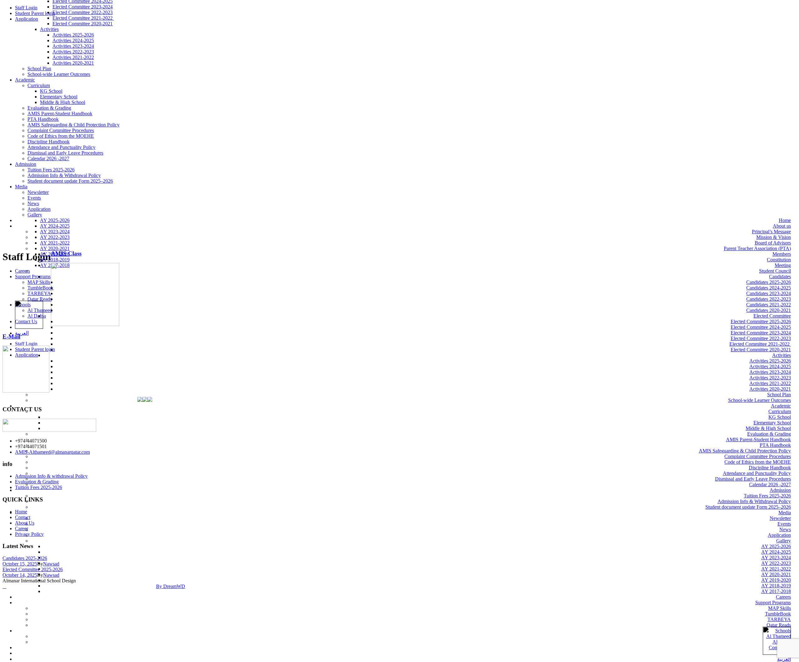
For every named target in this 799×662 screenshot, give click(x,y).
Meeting (783, 265)
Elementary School (58, 96)
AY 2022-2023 (776, 563)
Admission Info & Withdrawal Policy (64, 175)
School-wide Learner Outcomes (58, 74)
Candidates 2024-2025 (768, 287)
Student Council (775, 271)
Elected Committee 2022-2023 (82, 12)
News (33, 203)
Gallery (783, 540)
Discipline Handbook (48, 141)
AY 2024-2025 (776, 552)
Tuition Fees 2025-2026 (51, 169)
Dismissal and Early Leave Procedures (65, 153)
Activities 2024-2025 (73, 40)
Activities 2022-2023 (73, 51)
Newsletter (38, 192)
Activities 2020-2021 (73, 63)
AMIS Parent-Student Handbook (59, 113)
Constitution (779, 259)
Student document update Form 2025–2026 (70, 181)
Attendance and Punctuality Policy (61, 147)
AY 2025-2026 (776, 546)
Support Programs (773, 602)
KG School (51, 91)
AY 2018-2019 (776, 585)
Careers (783, 597)
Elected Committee (772, 316)
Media (21, 186)
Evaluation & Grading (49, 108)
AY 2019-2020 (776, 580)
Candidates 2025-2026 (768, 282)
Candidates (780, 276)
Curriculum (38, 85)
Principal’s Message (771, 231)
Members (781, 254)
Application (26, 19)
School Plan (39, 68)
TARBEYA (779, 619)
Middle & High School (62, 102)
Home (785, 220)
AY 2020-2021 (776, 574)
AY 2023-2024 (776, 557)
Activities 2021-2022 (73, 57)
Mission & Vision (773, 237)
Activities (49, 29)
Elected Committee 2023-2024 (82, 6)
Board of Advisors (773, 242)
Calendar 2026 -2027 (48, 158)
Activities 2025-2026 (73, 34)
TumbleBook (778, 613)
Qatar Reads (779, 625)
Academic (25, 79)
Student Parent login (35, 13)
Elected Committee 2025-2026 (761, 321)
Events (34, 197)
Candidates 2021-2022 (768, 304)
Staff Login (26, 7)
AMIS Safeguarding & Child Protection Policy (73, 124)
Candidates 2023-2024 (768, 293)
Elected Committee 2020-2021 (82, 23)
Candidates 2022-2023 (768, 299)
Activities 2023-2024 (73, 46)
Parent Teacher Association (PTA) (757, 248)
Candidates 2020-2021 (768, 310)
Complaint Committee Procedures (60, 130)
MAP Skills (779, 608)
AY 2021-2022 (776, 568)
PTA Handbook (43, 119)
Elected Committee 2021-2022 (83, 18)
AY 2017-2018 (776, 591)
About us (782, 226)
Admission (25, 164)
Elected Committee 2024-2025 (761, 327)
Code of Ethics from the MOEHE (60, 136)
